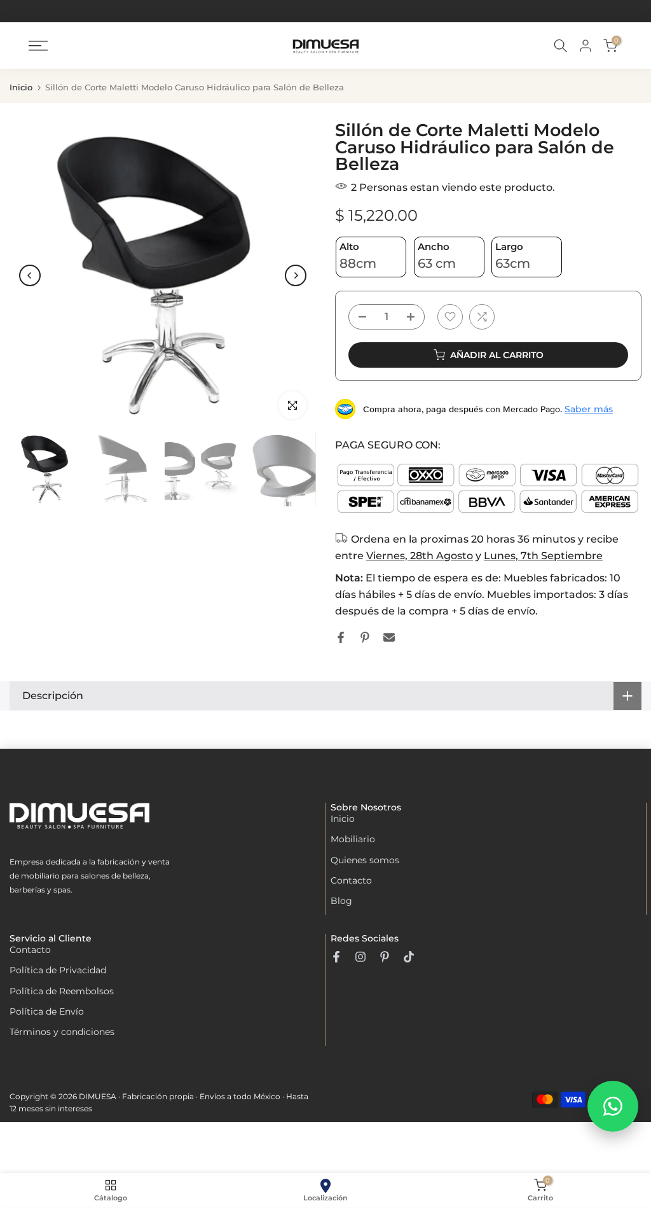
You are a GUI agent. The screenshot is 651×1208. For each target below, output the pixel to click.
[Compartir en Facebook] (340, 637)
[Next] (295, 275)
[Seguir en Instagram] (360, 956)
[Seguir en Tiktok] (409, 956)
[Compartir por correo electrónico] (389, 637)
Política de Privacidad (58, 970)
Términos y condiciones (62, 1032)
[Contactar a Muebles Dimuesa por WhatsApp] (612, 1106)
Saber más (589, 409)
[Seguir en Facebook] (336, 956)
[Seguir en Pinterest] (384, 956)
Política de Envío (47, 1011)
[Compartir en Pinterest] (365, 637)
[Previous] (30, 275)
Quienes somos (365, 860)
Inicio (21, 87)
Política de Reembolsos (62, 991)
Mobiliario (353, 839)
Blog (341, 900)
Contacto (351, 880)
